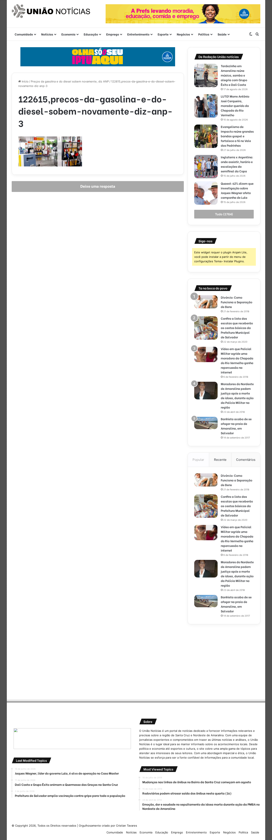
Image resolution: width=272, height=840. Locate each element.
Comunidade (24, 34)
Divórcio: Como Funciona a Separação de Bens (236, 302)
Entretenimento (138, 34)
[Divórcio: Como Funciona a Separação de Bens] (206, 301)
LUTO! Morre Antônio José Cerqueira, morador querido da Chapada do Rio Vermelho (235, 105)
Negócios (183, 34)
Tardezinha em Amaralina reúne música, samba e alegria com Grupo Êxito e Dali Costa (234, 75)
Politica (203, 34)
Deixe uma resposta (97, 186)
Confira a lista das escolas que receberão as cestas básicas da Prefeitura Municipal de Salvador (237, 327)
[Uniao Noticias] (51, 11)
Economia (68, 34)
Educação (91, 34)
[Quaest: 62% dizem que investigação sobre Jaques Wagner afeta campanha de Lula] (206, 193)
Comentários (245, 460)
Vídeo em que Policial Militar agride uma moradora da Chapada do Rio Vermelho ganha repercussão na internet (237, 360)
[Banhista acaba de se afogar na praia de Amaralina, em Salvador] (206, 423)
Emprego (112, 34)
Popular (198, 460)
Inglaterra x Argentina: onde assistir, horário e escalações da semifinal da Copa (237, 164)
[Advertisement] (224, 660)
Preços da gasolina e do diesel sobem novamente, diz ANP (70, 81)
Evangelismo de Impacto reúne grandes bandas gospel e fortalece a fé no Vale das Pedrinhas (237, 136)
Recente (220, 460)
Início (24, 81)
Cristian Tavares (126, 825)
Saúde (222, 34)
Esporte (163, 34)
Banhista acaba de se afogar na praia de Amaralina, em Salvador (236, 426)
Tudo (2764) (224, 214)
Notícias (47, 34)
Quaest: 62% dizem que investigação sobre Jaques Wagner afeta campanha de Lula (237, 190)
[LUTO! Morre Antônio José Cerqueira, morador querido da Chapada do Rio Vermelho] (206, 106)
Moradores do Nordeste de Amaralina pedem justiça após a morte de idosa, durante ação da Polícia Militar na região (237, 395)
